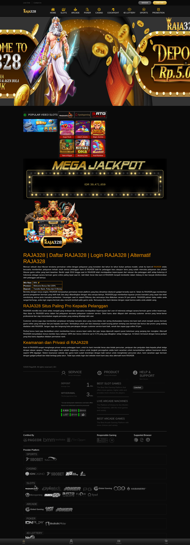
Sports (144, 13)
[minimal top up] (95, 63)
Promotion (158, 13)
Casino (99, 13)
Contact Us (37, 3)
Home (53, 13)
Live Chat (26, 3)
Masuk (145, 3)
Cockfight (113, 13)
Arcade (75, 13)
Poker (87, 13)
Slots (63, 13)
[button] (4, 63)
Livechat (137, 387)
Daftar (159, 3)
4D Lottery (129, 13)
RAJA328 (157, 267)
